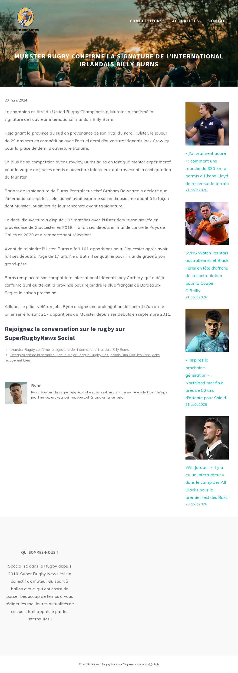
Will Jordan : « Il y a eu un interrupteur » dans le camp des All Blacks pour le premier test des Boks (206, 482)
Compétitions (146, 21)
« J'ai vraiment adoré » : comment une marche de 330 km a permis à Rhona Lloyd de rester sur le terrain (207, 168)
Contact (218, 21)
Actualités (185, 21)
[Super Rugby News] (25, 20)
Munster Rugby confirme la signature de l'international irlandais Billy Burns (69, 349)
